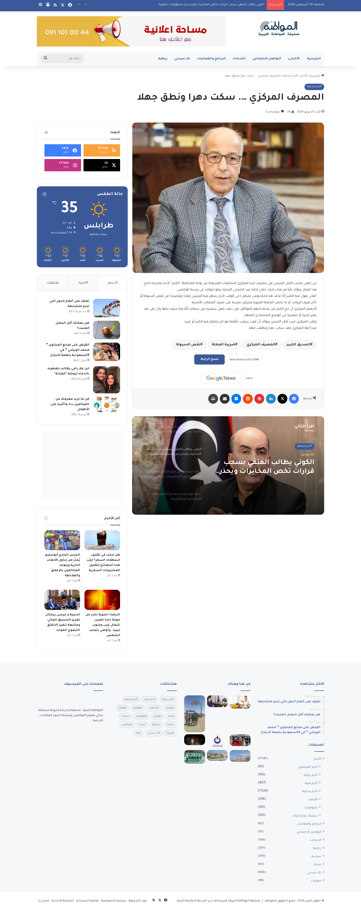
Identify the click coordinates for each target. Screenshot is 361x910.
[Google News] (221, 378)
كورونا (170, 733)
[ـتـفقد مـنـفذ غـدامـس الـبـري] (194, 713)
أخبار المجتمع (308, 767)
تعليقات (53, 283)
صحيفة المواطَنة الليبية (244, 901)
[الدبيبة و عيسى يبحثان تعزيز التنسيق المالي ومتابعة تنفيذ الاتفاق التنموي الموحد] (62, 600)
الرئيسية (314, 59)
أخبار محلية (290, 76)
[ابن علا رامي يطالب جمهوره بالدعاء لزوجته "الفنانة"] (106, 379)
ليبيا (138, 733)
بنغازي (158, 716)
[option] (228, 465)
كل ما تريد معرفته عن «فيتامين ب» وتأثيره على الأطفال (69, 404)
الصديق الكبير (298, 345)
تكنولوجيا (311, 808)
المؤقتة (137, 707)
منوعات (316, 881)
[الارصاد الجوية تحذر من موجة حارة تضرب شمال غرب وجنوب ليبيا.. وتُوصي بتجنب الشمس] (102, 600)
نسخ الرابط (209, 359)
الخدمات (239, 59)
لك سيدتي (182, 59)
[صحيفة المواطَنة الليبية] (278, 28)
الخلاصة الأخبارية (63, 901)
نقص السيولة (188, 345)
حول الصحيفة (138, 901)
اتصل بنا (43, 901)
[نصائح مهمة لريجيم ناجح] (240, 702)
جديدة (125, 716)
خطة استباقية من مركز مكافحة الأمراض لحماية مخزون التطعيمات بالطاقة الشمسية (264, 467)
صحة (317, 864)
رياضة (162, 59)
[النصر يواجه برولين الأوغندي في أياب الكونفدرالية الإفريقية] (194, 757)
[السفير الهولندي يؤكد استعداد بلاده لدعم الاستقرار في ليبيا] (217, 701)
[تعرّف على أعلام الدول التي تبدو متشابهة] (106, 308)
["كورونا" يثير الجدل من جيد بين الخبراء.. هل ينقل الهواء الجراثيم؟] (240, 740)
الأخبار (295, 59)
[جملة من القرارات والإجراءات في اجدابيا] (217, 755)
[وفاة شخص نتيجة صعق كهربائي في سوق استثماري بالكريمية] (240, 756)
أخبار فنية (311, 783)
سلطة (156, 724)
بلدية (171, 716)
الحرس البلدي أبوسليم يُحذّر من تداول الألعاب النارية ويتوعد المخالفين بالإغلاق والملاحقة (62, 565)
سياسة (316, 856)
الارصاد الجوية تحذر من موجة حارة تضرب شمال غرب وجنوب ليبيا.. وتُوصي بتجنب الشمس (102, 625)
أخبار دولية (311, 775)
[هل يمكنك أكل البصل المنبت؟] (106, 330)
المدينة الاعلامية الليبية (192, 901)
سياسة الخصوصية (113, 901)
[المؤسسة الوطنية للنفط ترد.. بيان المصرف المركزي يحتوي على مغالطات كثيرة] (217, 741)
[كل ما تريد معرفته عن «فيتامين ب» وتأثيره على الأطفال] (106, 404)
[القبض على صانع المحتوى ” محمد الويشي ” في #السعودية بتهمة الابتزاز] (106, 352)
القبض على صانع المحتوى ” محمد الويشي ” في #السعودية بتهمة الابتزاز (67, 350)
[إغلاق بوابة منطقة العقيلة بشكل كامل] (194, 739)
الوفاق (122, 707)
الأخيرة (83, 283)
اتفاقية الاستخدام (87, 901)
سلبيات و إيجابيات (305, 816)
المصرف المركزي (261, 345)
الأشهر (113, 283)
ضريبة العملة (223, 345)
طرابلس (127, 724)
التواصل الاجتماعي (266, 59)
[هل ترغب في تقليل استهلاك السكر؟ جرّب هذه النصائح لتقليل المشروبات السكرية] (102, 540)
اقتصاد (313, 799)
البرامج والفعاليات (211, 59)
